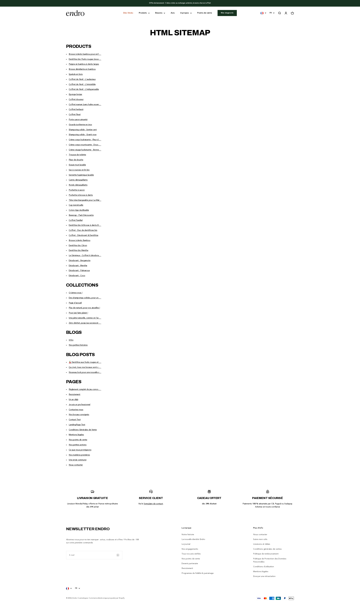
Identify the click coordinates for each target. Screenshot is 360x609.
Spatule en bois (76, 74)
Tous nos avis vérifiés (191, 554)
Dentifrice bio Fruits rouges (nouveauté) (86, 59)
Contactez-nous (76, 410)
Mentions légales (76, 435)
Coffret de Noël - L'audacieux (82, 79)
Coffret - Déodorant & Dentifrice (83, 235)
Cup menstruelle (76, 205)
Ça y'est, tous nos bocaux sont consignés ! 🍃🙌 (91, 367)
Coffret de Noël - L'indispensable (84, 89)
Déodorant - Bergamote (79, 261)
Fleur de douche (76, 160)
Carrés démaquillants (78, 180)
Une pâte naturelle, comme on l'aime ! (85, 318)
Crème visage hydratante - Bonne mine (86, 150)
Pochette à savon (77, 190)
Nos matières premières (79, 455)
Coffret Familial (76, 220)
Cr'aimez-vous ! (75, 293)
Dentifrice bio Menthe (78, 250)
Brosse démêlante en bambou (82, 69)
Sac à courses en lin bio (79, 170)
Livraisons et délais (261, 544)
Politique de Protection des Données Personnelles (269, 560)
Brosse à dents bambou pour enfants (86, 54)
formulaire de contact (153, 504)
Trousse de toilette (77, 155)
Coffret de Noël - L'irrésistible (82, 84)
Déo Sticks (128, 13)
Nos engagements (190, 549)
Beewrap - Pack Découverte (81, 215)
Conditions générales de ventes (267, 549)
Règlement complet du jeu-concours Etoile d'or (90, 389)
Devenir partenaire (190, 564)
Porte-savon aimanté (78, 120)
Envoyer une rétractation (264, 576)
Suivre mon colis (260, 539)
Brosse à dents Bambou (79, 240)
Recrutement (74, 394)
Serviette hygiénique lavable (81, 175)
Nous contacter (76, 465)
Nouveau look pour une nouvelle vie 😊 (86, 372)
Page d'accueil (75, 303)
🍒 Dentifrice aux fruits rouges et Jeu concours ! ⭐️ (92, 362)
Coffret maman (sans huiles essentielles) (87, 105)
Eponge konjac (75, 94)
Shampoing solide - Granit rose (82, 135)
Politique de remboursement (266, 554)
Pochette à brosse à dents (81, 195)
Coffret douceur (76, 99)
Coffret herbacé (76, 109)
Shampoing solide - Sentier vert (83, 130)
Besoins (158, 13)
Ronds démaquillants (78, 185)
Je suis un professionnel (79, 405)
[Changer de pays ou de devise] (263, 13)
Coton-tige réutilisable (79, 210)
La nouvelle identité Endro (193, 539)
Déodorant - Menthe (78, 266)
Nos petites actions (77, 445)
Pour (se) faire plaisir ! (78, 313)
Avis (173, 13)
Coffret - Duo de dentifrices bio (83, 230)
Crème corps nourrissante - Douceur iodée (88, 145)
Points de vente (204, 13)
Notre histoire (188, 535)
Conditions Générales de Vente (83, 430)
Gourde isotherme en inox (80, 125)
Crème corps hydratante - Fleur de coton (87, 140)
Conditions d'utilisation (263, 567)
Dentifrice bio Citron (78, 245)
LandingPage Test (77, 425)
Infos (71, 340)
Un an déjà (73, 400)
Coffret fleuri (75, 114)
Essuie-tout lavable (77, 165)
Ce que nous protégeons (80, 450)
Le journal (186, 544)
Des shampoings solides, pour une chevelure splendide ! (94, 298)
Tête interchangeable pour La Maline (85, 200)
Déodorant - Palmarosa (79, 271)
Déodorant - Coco (77, 276)
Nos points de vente (78, 440)
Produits (143, 13)
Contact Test (75, 420)
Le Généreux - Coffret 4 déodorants (85, 255)
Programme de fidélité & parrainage (198, 573)
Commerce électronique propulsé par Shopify (106, 598)
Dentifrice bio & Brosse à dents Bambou (87, 225)
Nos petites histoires (78, 345)
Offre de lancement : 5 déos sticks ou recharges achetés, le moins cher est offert (180, 3)
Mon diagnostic (227, 13)
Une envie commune (77, 460)
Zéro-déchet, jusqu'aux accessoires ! (85, 323)
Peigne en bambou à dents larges (84, 64)
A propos (184, 13)
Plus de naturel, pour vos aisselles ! (84, 308)
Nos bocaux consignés (79, 415)
